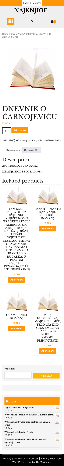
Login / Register (32, 2)
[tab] (13, 150)
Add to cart (20, 130)
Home (5, 34)
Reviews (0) (31, 150)
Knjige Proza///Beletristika (23, 34)
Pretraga (9, 368)
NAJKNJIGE (30, 10)
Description (13, 150)
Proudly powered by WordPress (21, 458)
